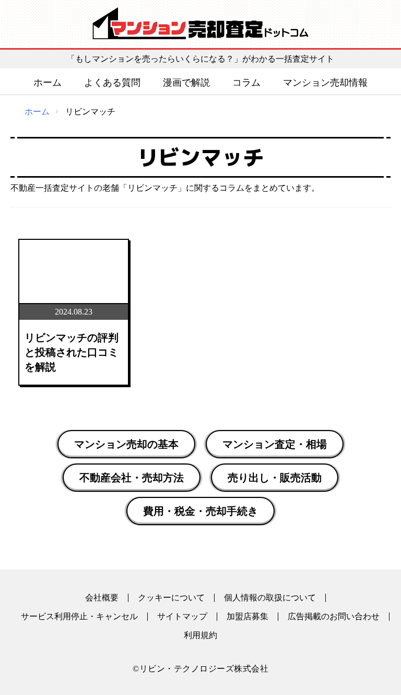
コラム (246, 82)
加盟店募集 (247, 616)
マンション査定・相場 (274, 444)
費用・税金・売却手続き (200, 511)
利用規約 (200, 635)
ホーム (47, 82)
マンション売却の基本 (126, 444)
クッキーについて (171, 598)
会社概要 (102, 598)
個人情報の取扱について (270, 598)
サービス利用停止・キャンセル (79, 616)
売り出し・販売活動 (275, 477)
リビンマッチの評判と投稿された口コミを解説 (72, 352)
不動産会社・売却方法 (131, 477)
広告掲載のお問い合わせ (334, 616)
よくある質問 (112, 82)
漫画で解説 (186, 82)
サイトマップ (182, 616)
